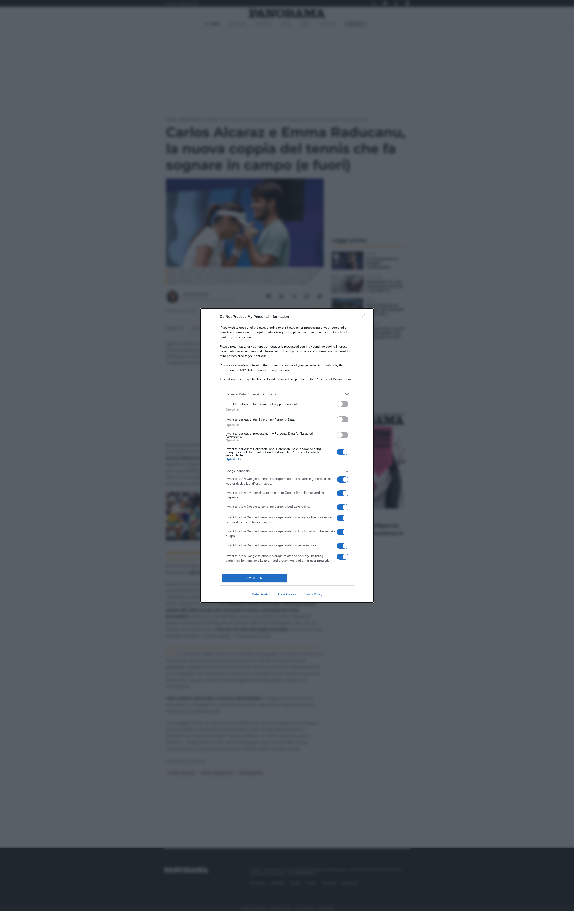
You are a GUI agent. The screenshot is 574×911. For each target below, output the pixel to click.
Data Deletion (261, 594)
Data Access (287, 594)
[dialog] (287, 455)
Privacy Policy (312, 594)
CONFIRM (254, 578)
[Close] (364, 317)
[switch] (342, 404)
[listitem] (287, 394)
